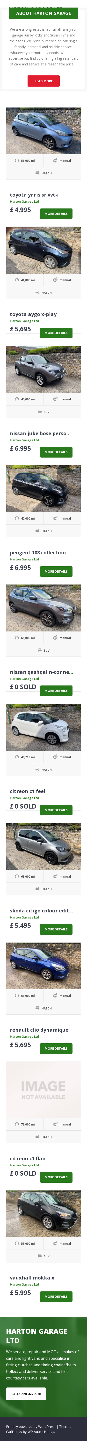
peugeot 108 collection (38, 552)
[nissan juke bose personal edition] (43, 369)
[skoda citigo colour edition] (43, 846)
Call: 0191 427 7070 (26, 1394)
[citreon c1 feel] (43, 727)
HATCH (47, 173)
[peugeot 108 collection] (43, 488)
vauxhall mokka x (32, 1277)
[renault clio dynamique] (43, 966)
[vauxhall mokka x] (43, 1213)
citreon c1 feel (27, 791)
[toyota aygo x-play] (43, 250)
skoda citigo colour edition (43, 910)
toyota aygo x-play (33, 314)
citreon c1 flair (28, 1158)
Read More (47, 82)
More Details (56, 213)
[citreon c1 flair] (43, 1090)
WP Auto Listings (41, 1431)
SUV (47, 412)
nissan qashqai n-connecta (43, 672)
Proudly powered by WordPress (31, 1426)
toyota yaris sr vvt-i (34, 194)
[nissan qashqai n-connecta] (43, 608)
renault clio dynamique (39, 1030)
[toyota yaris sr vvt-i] (43, 131)
